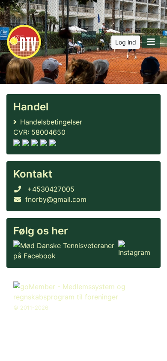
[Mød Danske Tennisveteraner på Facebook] (64, 250)
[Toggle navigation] (151, 42)
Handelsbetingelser (51, 122)
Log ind (125, 42)
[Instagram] (134, 250)
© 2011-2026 (30, 308)
